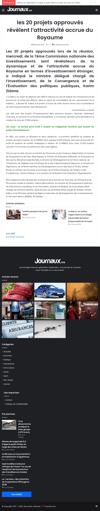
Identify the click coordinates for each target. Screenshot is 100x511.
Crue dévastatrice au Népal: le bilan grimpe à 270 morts (24, 427)
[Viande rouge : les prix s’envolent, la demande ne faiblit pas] (17, 292)
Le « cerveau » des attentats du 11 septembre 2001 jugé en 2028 (15, 482)
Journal (7, 384)
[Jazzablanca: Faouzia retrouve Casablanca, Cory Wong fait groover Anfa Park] (82, 310)
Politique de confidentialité (16, 404)
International (9, 364)
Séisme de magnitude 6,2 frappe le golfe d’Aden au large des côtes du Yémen (48, 3)
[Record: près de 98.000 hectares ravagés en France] (82, 292)
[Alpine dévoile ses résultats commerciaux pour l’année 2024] (50, 292)
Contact (8, 400)
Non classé (8, 380)
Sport (6, 376)
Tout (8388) (16, 494)
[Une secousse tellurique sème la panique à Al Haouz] (50, 329)
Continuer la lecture (15, 237)
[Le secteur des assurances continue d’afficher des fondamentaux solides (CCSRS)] (17, 329)
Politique (7, 360)
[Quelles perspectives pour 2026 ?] (13, 215)
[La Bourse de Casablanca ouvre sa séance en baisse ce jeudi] (17, 310)
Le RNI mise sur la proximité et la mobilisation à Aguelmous (16, 455)
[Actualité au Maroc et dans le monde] (19, 10)
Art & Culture (9, 368)
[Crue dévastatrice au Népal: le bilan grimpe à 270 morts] (9, 425)
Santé (6, 372)
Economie (8, 356)
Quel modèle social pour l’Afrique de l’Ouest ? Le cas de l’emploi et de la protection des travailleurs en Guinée (16, 468)
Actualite (7, 352)
